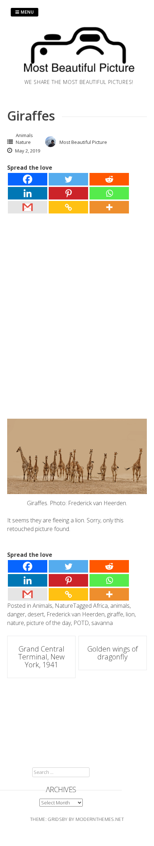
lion (130, 614)
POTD (81, 623)
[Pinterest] (68, 193)
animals (120, 606)
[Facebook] (27, 179)
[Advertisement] (77, 303)
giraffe (115, 614)
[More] (109, 207)
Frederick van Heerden (76, 614)
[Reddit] (109, 179)
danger (16, 614)
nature (15, 623)
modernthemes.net (100, 819)
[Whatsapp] (109, 193)
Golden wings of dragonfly (112, 653)
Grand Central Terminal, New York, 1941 (41, 656)
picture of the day (49, 623)
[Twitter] (68, 179)
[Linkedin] (27, 193)
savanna (102, 623)
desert (36, 614)
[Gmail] (27, 207)
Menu (26, 12)
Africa (100, 606)
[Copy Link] (68, 207)
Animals (24, 135)
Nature (23, 142)
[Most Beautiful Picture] (78, 74)
